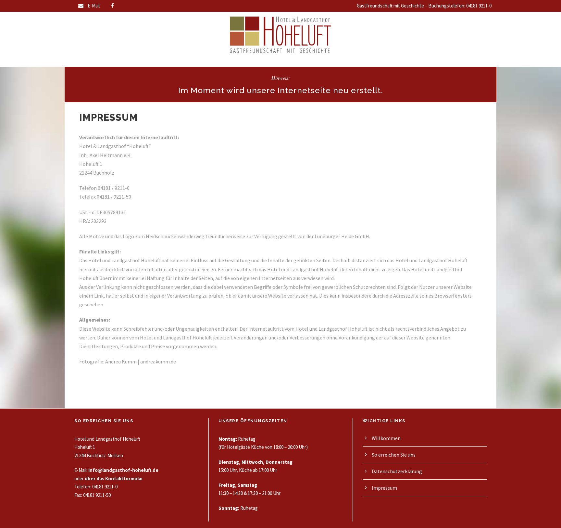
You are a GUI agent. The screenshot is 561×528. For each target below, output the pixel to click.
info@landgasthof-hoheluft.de (123, 470)
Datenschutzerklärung (397, 471)
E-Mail (94, 6)
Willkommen (386, 438)
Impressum (384, 488)
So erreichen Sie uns (394, 454)
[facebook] (112, 6)
